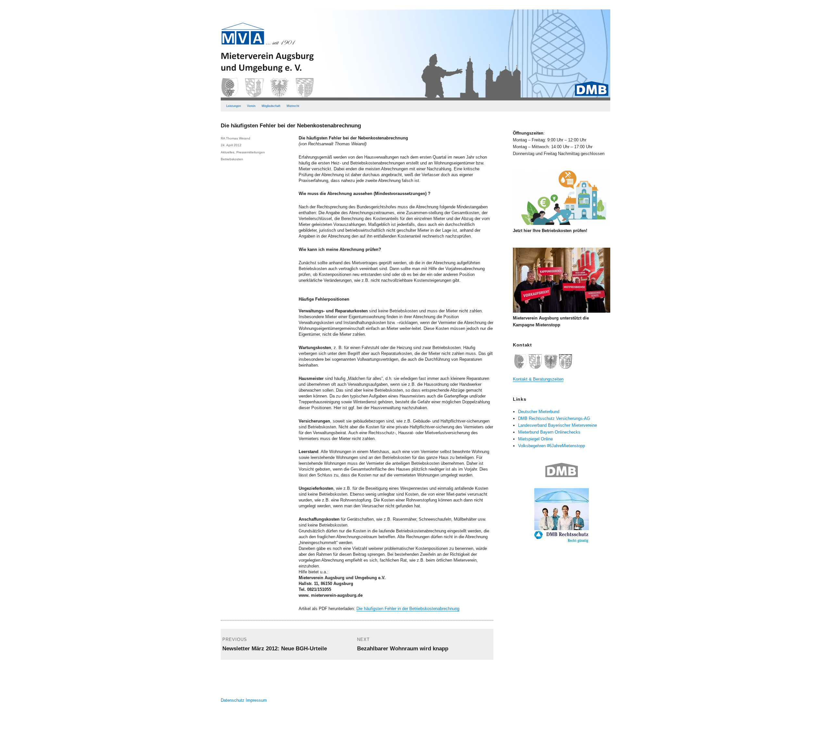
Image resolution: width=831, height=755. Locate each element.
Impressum (256, 700)
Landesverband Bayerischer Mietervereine (557, 425)
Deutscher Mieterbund (538, 411)
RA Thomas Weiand (235, 138)
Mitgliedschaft (271, 106)
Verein (251, 106)
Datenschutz (232, 700)
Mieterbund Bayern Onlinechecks (549, 432)
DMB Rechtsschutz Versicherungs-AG (554, 418)
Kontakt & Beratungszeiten (538, 379)
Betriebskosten (232, 159)
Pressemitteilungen (250, 152)
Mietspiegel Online (535, 438)
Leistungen (233, 106)
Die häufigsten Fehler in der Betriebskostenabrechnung (407, 608)
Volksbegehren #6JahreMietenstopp (551, 445)
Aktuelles (227, 152)
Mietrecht (293, 106)
